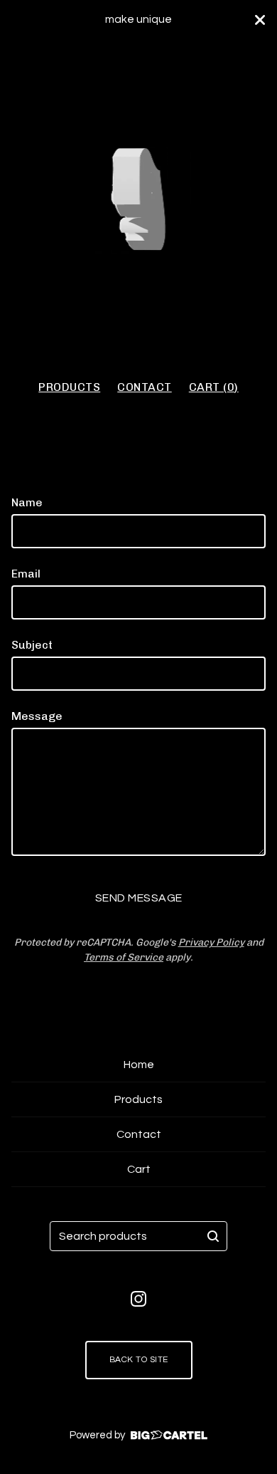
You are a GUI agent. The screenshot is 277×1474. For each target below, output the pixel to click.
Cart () (214, 387)
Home (139, 1064)
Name (27, 502)
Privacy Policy (211, 942)
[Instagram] (138, 1298)
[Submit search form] (213, 1236)
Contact (144, 387)
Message (37, 716)
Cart (139, 1169)
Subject (32, 645)
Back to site (138, 1359)
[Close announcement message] (260, 20)
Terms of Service (123, 957)
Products (69, 387)
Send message (139, 898)
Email (25, 573)
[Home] (138, 203)
